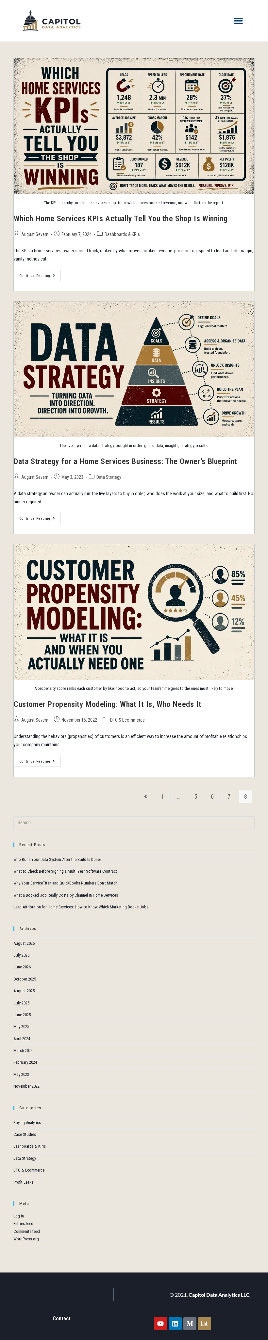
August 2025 (24, 990)
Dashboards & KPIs (122, 234)
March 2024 (23, 1050)
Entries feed (23, 1223)
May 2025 (21, 1026)
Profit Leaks (23, 1182)
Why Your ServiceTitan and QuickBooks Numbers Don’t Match (65, 883)
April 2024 (21, 1038)
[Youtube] (160, 1323)
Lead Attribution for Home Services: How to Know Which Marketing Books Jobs (80, 906)
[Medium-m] (189, 1323)
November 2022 (26, 1086)
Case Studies (24, 1134)
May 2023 (21, 1074)
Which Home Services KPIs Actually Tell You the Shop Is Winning (120, 218)
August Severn (34, 234)
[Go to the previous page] (145, 796)
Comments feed (26, 1231)
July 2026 (21, 955)
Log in (18, 1216)
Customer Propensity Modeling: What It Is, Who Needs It (107, 704)
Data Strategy (108, 477)
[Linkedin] (175, 1323)
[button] (238, 20)
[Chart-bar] (204, 1323)
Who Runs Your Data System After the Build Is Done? (57, 859)
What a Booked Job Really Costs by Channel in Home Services (65, 895)
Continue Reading (40, 274)
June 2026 (22, 966)
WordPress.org (26, 1238)
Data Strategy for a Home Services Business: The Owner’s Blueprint (125, 461)
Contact (62, 1318)
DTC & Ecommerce (127, 720)
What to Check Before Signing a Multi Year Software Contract (65, 871)
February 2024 (25, 1062)
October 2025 (24, 979)
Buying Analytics (27, 1122)
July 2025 (21, 1002)
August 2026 (24, 943)
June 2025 (22, 1014)
